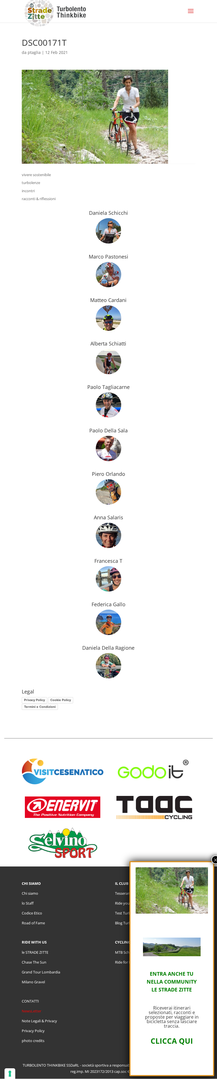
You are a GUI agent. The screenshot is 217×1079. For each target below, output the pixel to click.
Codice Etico (32, 913)
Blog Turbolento (128, 922)
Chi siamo (30, 893)
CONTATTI (30, 1001)
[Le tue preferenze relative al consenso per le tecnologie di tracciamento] (10, 1073)
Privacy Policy (34, 700)
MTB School (125, 952)
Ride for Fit (124, 962)
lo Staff (28, 903)
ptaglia (34, 52)
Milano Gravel (33, 981)
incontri (28, 190)
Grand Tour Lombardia (41, 972)
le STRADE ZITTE (35, 952)
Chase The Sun (34, 962)
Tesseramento (127, 893)
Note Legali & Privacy (39, 1020)
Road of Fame (33, 922)
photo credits (33, 1040)
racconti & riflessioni (39, 198)
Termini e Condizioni (40, 707)
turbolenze (31, 182)
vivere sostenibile (36, 174)
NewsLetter (31, 1011)
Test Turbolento (128, 913)
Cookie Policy (60, 700)
